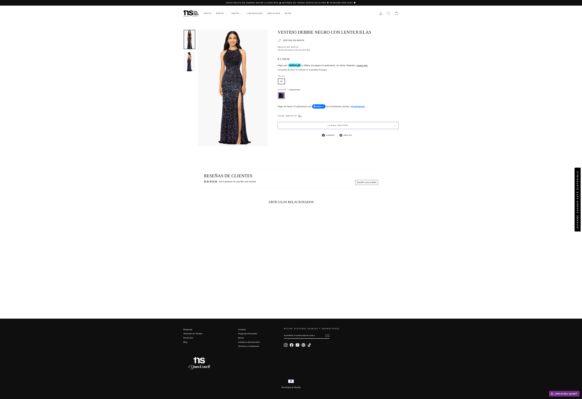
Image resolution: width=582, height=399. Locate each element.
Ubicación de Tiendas (192, 334)
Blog (288, 13)
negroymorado (281, 96)
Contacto (242, 329)
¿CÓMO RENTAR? (338, 125)
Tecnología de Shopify (291, 387)
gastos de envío (288, 70)
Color (289, 90)
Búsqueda (187, 329)
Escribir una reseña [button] (366, 182)
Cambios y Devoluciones (249, 342)
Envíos (241, 338)
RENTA (220, 13)
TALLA (281, 76)
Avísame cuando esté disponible (577, 199)
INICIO (207, 13)
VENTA (235, 13)
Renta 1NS (188, 338)
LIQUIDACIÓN (254, 13)
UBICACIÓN (274, 13)
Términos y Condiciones (248, 346)
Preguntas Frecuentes (247, 334)
